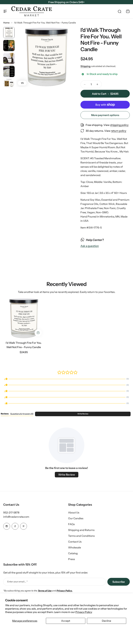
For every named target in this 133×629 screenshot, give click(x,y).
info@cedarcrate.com (16, 516)
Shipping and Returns (81, 530)
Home (6, 22)
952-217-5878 (11, 512)
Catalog (73, 553)
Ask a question (89, 246)
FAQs (71, 524)
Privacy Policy (83, 612)
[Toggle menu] (5, 11)
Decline (106, 620)
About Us (73, 512)
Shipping (85, 66)
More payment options (105, 115)
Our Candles (75, 518)
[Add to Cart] (38, 332)
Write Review (82, 414)
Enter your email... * (17, 581)
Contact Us (75, 541)
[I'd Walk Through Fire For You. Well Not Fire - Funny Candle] (23, 318)
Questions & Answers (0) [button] (21, 414)
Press (71, 559)
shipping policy (119, 125)
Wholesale (74, 547)
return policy (118, 130)
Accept (65, 620)
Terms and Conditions (81, 535)
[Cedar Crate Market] (31, 11)
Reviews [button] (5, 413)
